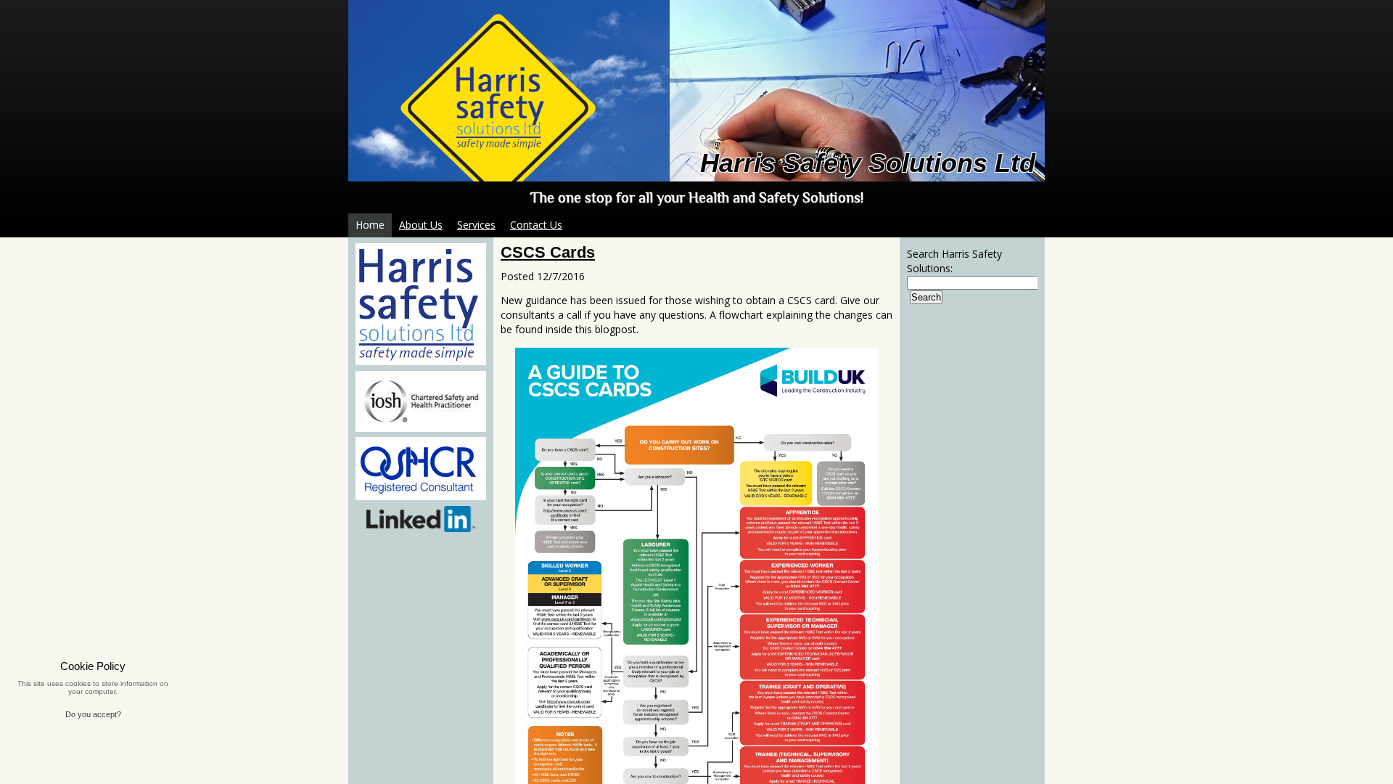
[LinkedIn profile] (421, 519)
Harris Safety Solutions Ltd (867, 163)
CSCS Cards (548, 252)
